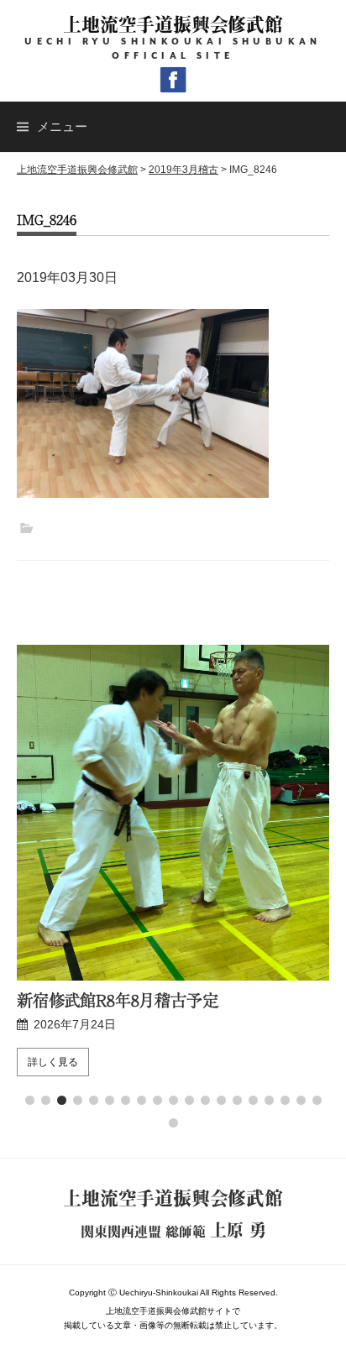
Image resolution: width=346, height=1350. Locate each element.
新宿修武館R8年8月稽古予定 (117, 1000)
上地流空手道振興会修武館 (172, 24)
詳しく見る (53, 1062)
